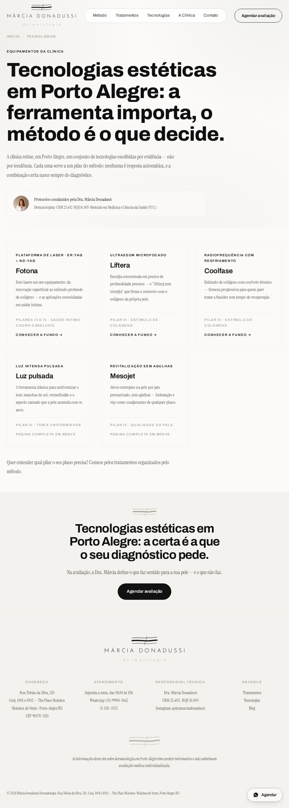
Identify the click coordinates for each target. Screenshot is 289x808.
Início (13, 36)
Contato (210, 15)
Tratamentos (127, 15)
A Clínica (186, 15)
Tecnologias (158, 15)
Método (100, 15)
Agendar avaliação (258, 16)
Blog (252, 708)
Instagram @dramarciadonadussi (180, 708)
